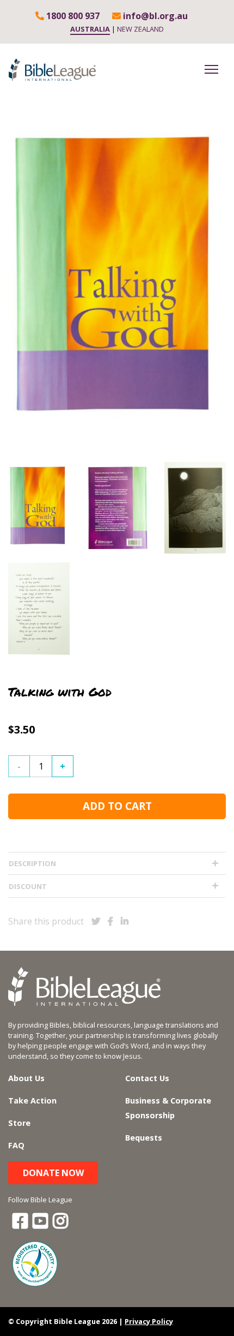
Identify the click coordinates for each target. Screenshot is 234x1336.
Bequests (143, 1137)
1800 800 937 (72, 16)
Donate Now (53, 1173)
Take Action (32, 1100)
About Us (26, 1078)
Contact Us (147, 1078)
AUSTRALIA (90, 29)
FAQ (16, 1145)
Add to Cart (117, 805)
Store (19, 1123)
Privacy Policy (149, 1321)
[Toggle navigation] (211, 69)
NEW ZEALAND (140, 29)
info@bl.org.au (154, 16)
